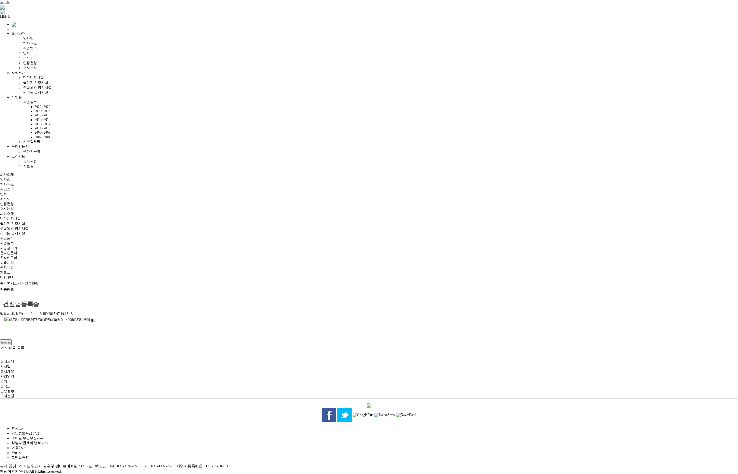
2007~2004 (42, 137)
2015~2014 (42, 120)
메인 (3, 277)
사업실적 (18, 97)
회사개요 (30, 43)
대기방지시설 (33, 78)
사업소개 (18, 73)
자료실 (28, 166)
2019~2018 (42, 111)
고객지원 (18, 156)
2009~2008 (42, 133)
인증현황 (30, 63)
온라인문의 (20, 146)
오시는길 (30, 68)
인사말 (28, 38)
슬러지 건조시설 (35, 82)
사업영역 (30, 48)
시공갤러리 (31, 142)
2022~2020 (42, 107)
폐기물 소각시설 (35, 92)
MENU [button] (5, 16)
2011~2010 (42, 128)
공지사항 (30, 161)
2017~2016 (42, 115)
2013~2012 (42, 124)
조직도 (28, 58)
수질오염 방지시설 (37, 87)
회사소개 (18, 33)
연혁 (26, 53)
